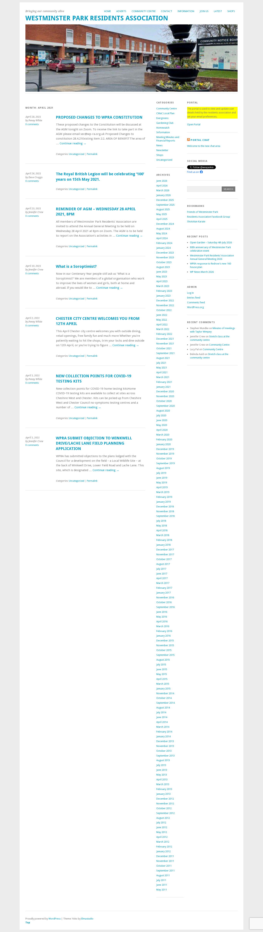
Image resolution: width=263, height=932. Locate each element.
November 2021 (165, 343)
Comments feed (196, 302)
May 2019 (161, 482)
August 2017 (163, 564)
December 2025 (165, 200)
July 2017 (161, 568)
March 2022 (162, 329)
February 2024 (164, 243)
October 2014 (164, 698)
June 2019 (161, 477)
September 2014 (165, 702)
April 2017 (162, 578)
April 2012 (162, 837)
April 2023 (162, 281)
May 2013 (161, 774)
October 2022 (164, 310)
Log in (190, 292)
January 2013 (163, 793)
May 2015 (161, 674)
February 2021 (164, 382)
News (159, 145)
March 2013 (162, 784)
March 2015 (162, 683)
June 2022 (161, 314)
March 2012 (162, 841)
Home (107, 11)
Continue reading (73, 143)
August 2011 (163, 875)
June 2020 (161, 420)
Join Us (204, 11)
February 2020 (164, 439)
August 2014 (163, 707)
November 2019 (165, 453)
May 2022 (161, 319)
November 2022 (165, 305)
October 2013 (164, 750)
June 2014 (161, 717)
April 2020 (162, 429)
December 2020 (165, 391)
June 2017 (161, 573)
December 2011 (165, 856)
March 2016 (162, 626)
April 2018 (162, 530)
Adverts (121, 11)
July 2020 (161, 415)
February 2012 (164, 846)
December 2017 (165, 549)
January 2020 (163, 444)
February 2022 (164, 334)
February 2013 (164, 789)
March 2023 (162, 286)
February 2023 (164, 290)
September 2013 (165, 755)
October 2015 (164, 650)
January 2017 (163, 592)
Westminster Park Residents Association (96, 18)
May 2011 (161, 889)
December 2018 (165, 506)
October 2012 (164, 808)
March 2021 (162, 377)
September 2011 (165, 870)
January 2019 (163, 501)
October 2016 (164, 602)
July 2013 (161, 765)
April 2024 (162, 238)
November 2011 (165, 861)
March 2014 (162, 726)
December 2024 (165, 223)
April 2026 (162, 185)
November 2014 (165, 693)
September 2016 (165, 607)
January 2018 (163, 544)
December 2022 (165, 300)
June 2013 (161, 769)
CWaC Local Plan (165, 113)
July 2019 (161, 472)
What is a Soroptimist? (76, 266)
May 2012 (161, 832)
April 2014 (162, 722)
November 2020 (165, 396)
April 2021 (162, 372)
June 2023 (161, 271)
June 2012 (161, 827)
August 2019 (163, 468)
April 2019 (162, 487)
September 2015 (165, 654)
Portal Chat (200, 140)
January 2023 (163, 295)
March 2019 (162, 492)
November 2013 (165, 746)
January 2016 (163, 635)
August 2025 (163, 209)
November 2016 (165, 597)
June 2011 (161, 884)
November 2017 (165, 554)
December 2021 (165, 338)
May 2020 (161, 425)
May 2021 (161, 367)
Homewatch (162, 127)
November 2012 (165, 803)
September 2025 (165, 204)
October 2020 (164, 401)
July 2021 (161, 362)
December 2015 (165, 640)
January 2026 (163, 195)
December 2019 (165, 449)
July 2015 (161, 664)
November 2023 (165, 257)
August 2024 (163, 228)
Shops (231, 11)
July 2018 (161, 520)
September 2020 (165, 405)
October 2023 (164, 262)
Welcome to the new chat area (203, 146)
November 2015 (165, 645)
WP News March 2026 (202, 271)
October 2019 (164, 458)
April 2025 (162, 219)
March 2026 (162, 190)
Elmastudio (87, 918)
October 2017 (164, 559)
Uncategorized (76, 154)
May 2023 (161, 276)
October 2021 (164, 348)
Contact (166, 11)
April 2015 (162, 679)
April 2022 (162, 324)
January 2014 (163, 736)
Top (27, 922)
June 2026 (161, 180)
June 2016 (161, 611)
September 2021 (165, 353)
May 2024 (161, 233)
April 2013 (162, 779)
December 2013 (165, 741)
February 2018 (164, 540)
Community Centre (144, 11)
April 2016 (162, 621)
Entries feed (193, 297)
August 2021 (163, 358)
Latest (218, 11)
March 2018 (162, 535)
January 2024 (163, 247)
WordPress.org (195, 307)
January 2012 (163, 851)
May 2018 (161, 525)
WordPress (55, 918)
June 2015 (161, 669)
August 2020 (163, 410)
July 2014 (161, 712)
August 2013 (163, 760)
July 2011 (161, 880)
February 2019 (164, 497)
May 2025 (161, 214)
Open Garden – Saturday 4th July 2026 (211, 242)
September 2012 (165, 813)
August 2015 (163, 659)
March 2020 (162, 434)
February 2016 (164, 631)
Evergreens (162, 118)
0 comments (32, 124)
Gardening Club (164, 122)
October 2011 (164, 865)
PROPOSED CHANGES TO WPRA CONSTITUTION (99, 117)
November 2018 (165, 511)
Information (186, 11)
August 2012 (163, 817)
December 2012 (165, 798)
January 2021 (163, 386)
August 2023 (163, 267)
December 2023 (165, 252)
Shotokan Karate (196, 221)
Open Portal (193, 124)
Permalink (92, 154)
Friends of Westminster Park (202, 211)
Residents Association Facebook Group (208, 216)
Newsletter (162, 150)
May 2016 (161, 616)
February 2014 (164, 731)
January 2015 (163, 688)
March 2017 (162, 583)
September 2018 (165, 516)
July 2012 (161, 822)
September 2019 (165, 463)
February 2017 (164, 587)
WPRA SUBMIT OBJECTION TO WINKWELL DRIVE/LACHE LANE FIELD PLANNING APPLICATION (94, 443)
